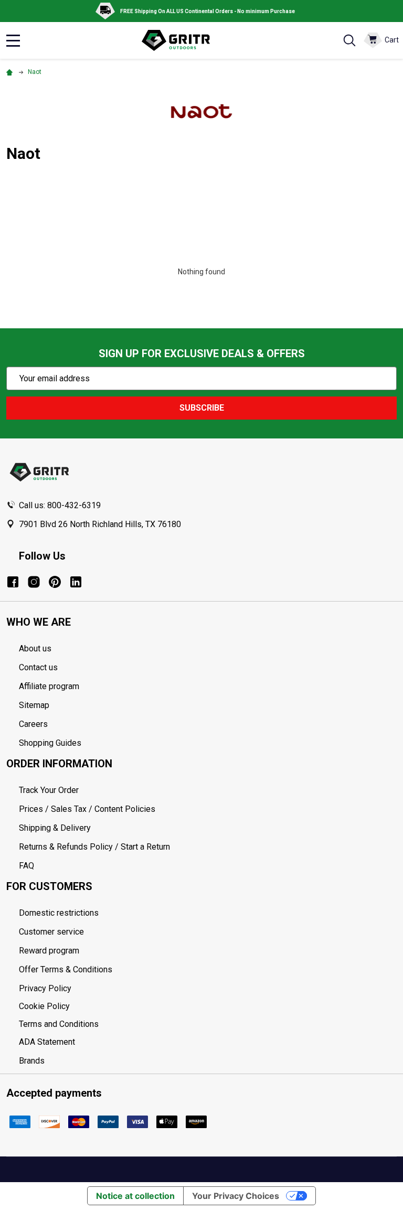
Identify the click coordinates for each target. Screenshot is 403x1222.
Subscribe (201, 408)
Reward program (49, 951)
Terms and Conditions (208, 1024)
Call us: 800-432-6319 (60, 505)
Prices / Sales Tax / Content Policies (87, 809)
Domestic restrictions (59, 913)
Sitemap (34, 705)
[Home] (11, 72)
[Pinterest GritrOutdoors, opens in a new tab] (54, 581)
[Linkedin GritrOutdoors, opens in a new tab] (75, 581)
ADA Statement (47, 1042)
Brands (32, 1061)
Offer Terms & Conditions (65, 969)
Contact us (38, 667)
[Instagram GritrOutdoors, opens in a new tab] (33, 581)
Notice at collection (135, 1196)
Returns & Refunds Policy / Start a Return (94, 847)
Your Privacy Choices (235, 1196)
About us (35, 648)
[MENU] (13, 40)
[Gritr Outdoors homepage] (181, 40)
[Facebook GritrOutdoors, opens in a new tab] (12, 581)
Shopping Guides (50, 743)
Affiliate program (49, 686)
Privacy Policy (208, 988)
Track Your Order (49, 790)
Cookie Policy (208, 1006)
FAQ (26, 866)
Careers (33, 724)
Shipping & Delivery (55, 828)
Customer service (51, 932)
